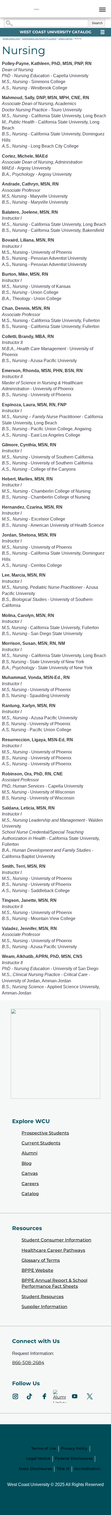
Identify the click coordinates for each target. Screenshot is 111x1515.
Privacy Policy (74, 1448)
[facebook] (44, 1396)
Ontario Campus (65, 39)
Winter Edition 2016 (11, 39)
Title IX (63, 1468)
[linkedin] (59, 1396)
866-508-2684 (28, 1362)
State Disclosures (35, 1468)
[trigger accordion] (12, 1334)
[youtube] (74, 1396)
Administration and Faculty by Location (39, 39)
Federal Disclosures (74, 1458)
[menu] (101, 9)
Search (97, 23)
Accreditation (87, 1468)
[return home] (36, 9)
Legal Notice (38, 1458)
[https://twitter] (89, 1396)
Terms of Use (43, 1448)
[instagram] (15, 1396)
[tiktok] (29, 1396)
